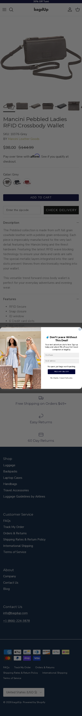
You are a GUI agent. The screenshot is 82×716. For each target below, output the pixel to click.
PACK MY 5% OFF (61, 372)
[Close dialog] (80, 329)
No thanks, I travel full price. (61, 378)
